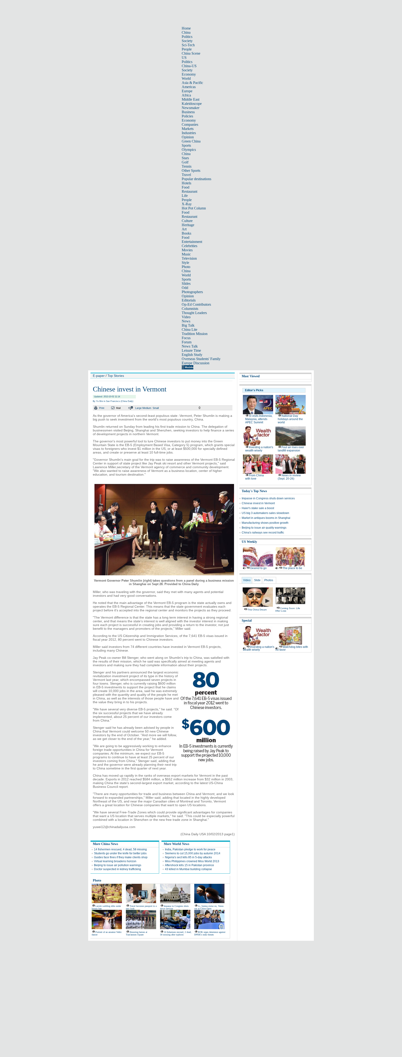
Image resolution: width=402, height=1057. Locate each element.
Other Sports (191, 170)
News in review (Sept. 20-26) (289, 477)
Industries (189, 133)
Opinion (188, 137)
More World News (176, 844)
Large (138, 408)
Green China (191, 141)
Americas (189, 87)
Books (186, 233)
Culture (187, 221)
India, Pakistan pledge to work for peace (190, 849)
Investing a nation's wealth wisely (259, 449)
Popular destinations (196, 179)
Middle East (190, 99)
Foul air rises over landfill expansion (291, 449)
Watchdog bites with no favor (291, 648)
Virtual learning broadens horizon (115, 861)
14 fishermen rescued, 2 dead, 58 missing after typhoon (175, 933)
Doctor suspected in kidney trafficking (117, 869)
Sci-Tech (188, 45)
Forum (186, 342)
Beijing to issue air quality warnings (264, 527)
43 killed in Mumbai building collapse (188, 869)
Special (247, 620)
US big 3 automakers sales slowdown (265, 513)
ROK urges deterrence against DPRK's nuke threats (209, 933)
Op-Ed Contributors (196, 304)
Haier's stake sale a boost (258, 508)
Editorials (189, 300)
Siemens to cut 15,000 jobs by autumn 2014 (192, 853)
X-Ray (187, 204)
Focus (186, 338)
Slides (186, 283)
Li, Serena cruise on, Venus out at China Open (209, 907)
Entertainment (192, 242)
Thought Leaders (194, 313)
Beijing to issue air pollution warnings (117, 865)
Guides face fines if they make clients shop (120, 857)
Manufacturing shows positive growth (265, 522)
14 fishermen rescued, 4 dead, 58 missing (120, 849)
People (187, 49)
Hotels (186, 183)
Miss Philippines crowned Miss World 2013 (192, 861)
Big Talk (188, 325)
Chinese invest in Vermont (258, 503)
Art (184, 229)
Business (188, 112)
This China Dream (257, 609)
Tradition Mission (195, 334)
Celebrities (189, 246)
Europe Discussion (195, 363)
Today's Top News (254, 491)
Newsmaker (190, 108)
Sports (186, 145)
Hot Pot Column (194, 208)
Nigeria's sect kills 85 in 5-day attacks (188, 857)
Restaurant (189, 191)
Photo (186, 267)
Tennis (186, 166)
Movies (187, 250)
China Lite (189, 329)
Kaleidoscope (192, 104)
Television (189, 258)
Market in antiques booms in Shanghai (266, 518)
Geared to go (258, 568)
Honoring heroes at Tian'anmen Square (136, 933)
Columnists (190, 309)
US (184, 58)
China (186, 32)
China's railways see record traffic (263, 532)
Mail (118, 408)
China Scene (191, 53)
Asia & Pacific (192, 83)
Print (101, 408)
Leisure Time (191, 350)
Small (156, 408)
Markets (188, 129)
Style (185, 263)
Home (186, 28)
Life (185, 196)
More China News (105, 844)
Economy (189, 74)
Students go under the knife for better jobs (120, 853)
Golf (185, 162)
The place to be (292, 568)
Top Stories (115, 376)
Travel (186, 175)
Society (187, 41)
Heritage (188, 225)
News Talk (190, 346)
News (186, 321)
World (186, 78)
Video (186, 317)
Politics (187, 37)
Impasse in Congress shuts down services (268, 498)
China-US (189, 66)
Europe (187, 91)
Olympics (189, 150)
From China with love (254, 477)
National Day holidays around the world (290, 419)
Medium (146, 408)
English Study (192, 355)
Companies (190, 124)
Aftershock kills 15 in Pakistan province (189, 865)
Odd (185, 288)
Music (186, 254)
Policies (187, 116)
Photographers (192, 292)
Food (185, 187)
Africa (186, 95)
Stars (185, 158)
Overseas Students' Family (201, 359)
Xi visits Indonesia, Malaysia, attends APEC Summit (258, 419)
